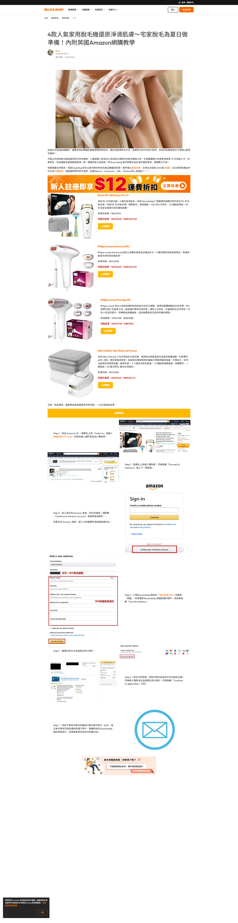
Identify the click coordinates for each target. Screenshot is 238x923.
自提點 (166, 167)
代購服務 (58, 171)
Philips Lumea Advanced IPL (114, 246)
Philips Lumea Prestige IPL (116, 299)
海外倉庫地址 (166, 595)
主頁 (46, 18)
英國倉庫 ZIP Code (62, 436)
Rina (58, 51)
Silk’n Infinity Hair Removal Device (117, 350)
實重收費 (136, 167)
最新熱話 (55, 18)
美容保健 (65, 18)
